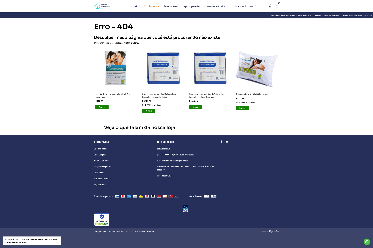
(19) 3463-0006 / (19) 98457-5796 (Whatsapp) (175, 154)
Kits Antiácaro (151, 6)
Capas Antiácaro (171, 6)
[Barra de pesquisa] (264, 6)
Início (137, 6)
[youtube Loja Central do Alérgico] (227, 141)
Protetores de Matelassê (243, 6)
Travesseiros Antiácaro (216, 6)
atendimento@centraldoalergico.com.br (172, 160)
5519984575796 (163, 148)
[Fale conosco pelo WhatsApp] (367, 242)
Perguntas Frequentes (102, 166)
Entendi (24, 242)
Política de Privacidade (102, 178)
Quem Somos (99, 172)
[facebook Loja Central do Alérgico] (221, 141)
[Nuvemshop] (270, 232)
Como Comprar (100, 154)
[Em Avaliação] (185, 209)
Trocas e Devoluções (101, 160)
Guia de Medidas (100, 148)
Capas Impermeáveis (192, 6)
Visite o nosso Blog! (164, 175)
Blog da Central (100, 184)
